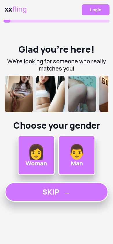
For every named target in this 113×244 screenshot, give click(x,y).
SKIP (56, 192)
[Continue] (57, 94)
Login (95, 9)
